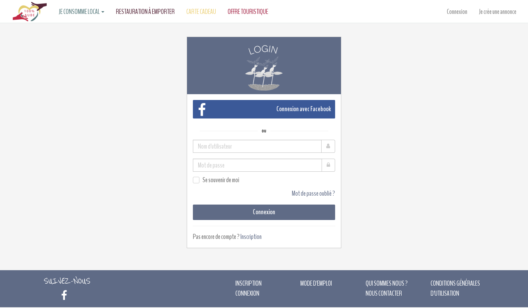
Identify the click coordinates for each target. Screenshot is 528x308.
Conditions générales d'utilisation (455, 288)
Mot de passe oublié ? (313, 193)
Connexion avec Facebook (303, 108)
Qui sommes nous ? (387, 283)
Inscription (251, 236)
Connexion (457, 11)
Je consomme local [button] (79, 11)
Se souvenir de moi (221, 179)
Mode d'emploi (316, 283)
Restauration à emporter (145, 11)
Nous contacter (384, 293)
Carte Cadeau (201, 11)
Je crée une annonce (497, 11)
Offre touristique (248, 11)
